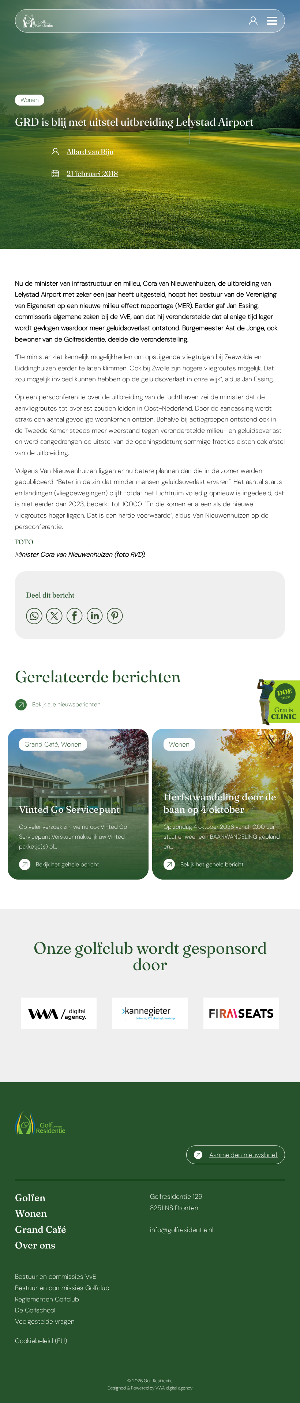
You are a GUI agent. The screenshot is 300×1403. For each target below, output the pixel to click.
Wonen (29, 100)
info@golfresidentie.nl (181, 1229)
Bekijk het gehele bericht (67, 864)
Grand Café (41, 744)
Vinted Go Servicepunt (69, 809)
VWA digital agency (173, 1388)
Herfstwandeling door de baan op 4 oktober (220, 803)
